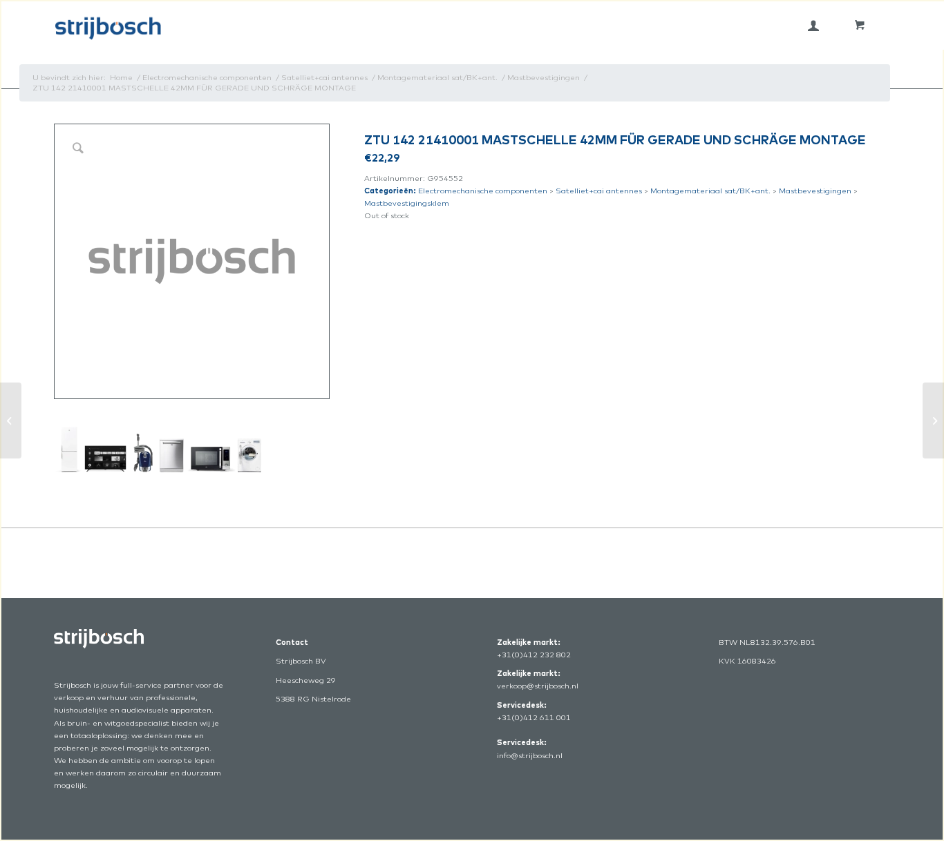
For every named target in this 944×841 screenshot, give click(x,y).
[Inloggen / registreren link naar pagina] (813, 25)
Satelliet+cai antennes (599, 190)
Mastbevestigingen (815, 190)
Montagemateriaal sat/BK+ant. (710, 190)
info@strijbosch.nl (530, 755)
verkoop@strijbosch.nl (537, 685)
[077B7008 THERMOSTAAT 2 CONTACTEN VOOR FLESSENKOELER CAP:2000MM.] (933, 420)
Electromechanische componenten (482, 190)
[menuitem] (813, 25)
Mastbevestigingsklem (406, 203)
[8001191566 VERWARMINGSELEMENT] (10, 420)
